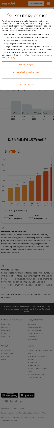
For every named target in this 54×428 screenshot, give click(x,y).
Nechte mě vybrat (27, 64)
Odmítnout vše (27, 84)
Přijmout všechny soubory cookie (27, 72)
